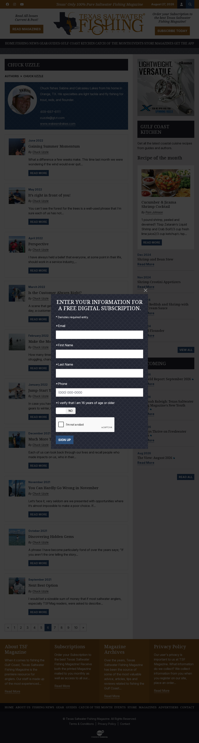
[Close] (145, 290)
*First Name (64, 345)
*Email (60, 326)
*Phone (61, 384)
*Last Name (64, 364)
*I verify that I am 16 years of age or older (85, 403)
